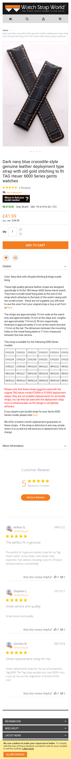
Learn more (28, 748)
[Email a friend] (15, 257)
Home (6, 30)
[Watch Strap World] (35, 8)
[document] (35, 749)
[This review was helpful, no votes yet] (55, 577)
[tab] (35, 266)
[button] (30, 151)
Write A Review (35, 497)
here (9, 307)
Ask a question (14, 192)
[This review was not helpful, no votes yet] (61, 577)
